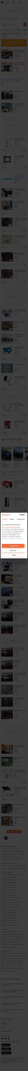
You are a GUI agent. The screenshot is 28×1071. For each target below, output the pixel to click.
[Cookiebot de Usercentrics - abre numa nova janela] (19, 515)
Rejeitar (14, 555)
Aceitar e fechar (14, 546)
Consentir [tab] (4, 519)
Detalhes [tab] (12, 519)
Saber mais (13, 550)
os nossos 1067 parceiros (12, 527)
